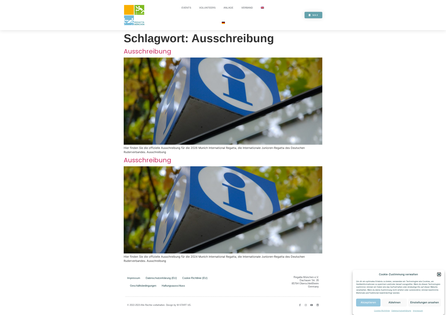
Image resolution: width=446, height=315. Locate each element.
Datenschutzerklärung (401, 310)
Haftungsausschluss (173, 285)
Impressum (418, 310)
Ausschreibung (147, 51)
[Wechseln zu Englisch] (262, 8)
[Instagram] (306, 305)
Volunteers (207, 7)
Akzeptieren (368, 302)
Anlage (228, 7)
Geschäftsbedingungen (143, 285)
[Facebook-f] (300, 305)
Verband (247, 7)
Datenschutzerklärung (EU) (161, 277)
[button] (439, 274)
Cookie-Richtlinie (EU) (194, 277)
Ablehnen (395, 302)
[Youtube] (311, 305)
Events (186, 7)
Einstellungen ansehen (424, 302)
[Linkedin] (317, 305)
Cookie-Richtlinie (382, 310)
